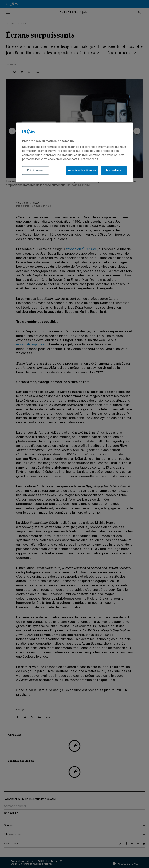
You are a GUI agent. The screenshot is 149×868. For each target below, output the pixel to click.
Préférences (35, 170)
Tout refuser (114, 170)
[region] (74, 152)
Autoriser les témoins (82, 170)
